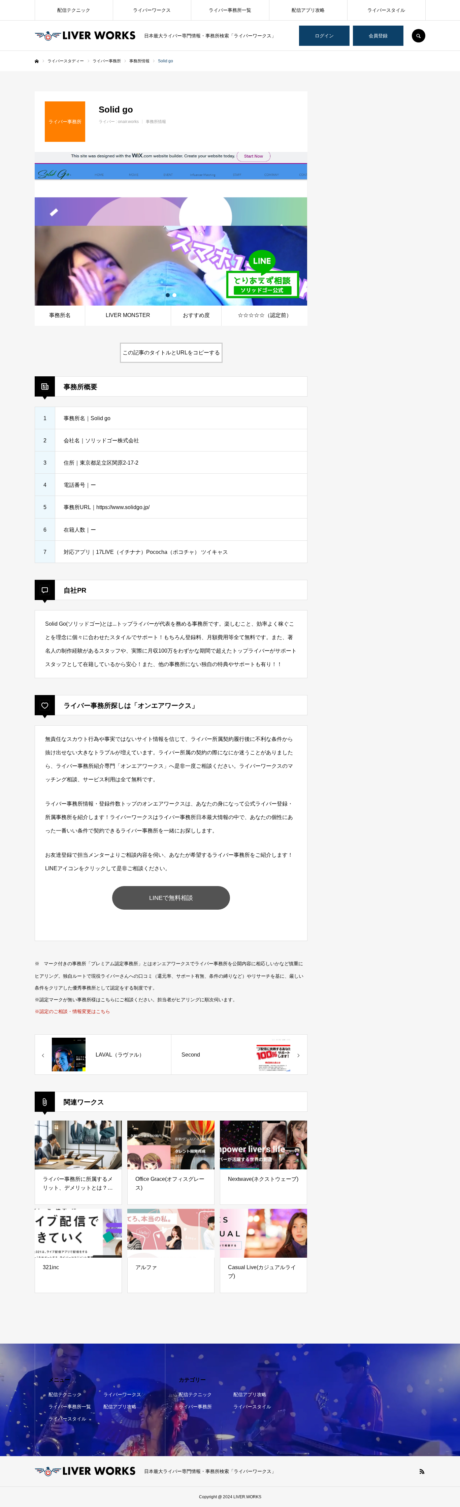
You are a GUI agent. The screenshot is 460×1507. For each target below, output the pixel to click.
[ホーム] (37, 61)
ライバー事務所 (195, 1406)
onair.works (128, 121)
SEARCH (418, 35)
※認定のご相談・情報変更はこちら (72, 1011)
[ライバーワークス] (85, 35)
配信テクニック (73, 10)
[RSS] (422, 1471)
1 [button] (168, 295)
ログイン (324, 35)
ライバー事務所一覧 (230, 10)
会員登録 (378, 35)
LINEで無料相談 (171, 897)
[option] (171, 229)
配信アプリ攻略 (308, 10)
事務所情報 (156, 121)
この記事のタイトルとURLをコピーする (171, 352)
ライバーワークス (152, 10)
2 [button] (174, 295)
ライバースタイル (386, 10)
